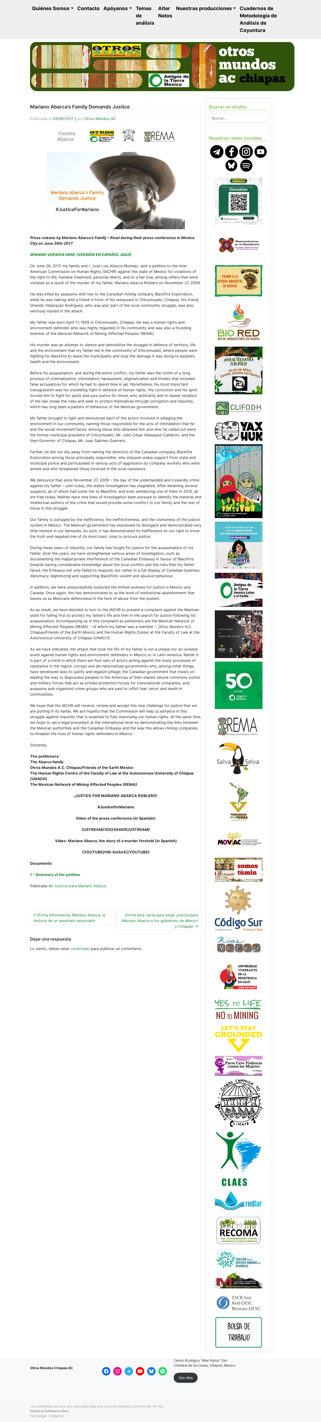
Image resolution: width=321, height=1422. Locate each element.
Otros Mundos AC (100, 118)
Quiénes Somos (51, 8)
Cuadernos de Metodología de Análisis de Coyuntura (258, 19)
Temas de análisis (145, 15)
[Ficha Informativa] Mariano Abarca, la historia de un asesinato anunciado (69, 918)
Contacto (88, 8)
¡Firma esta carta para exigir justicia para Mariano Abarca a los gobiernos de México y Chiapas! (159, 921)
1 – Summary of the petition (55, 874)
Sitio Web (186, 1378)
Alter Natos (165, 12)
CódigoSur (56, 1416)
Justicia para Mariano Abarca (80, 885)
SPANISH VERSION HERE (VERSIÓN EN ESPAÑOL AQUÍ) (80, 254)
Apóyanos (115, 8)
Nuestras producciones (204, 8)
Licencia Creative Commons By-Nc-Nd (133, 1406)
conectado (80, 948)
